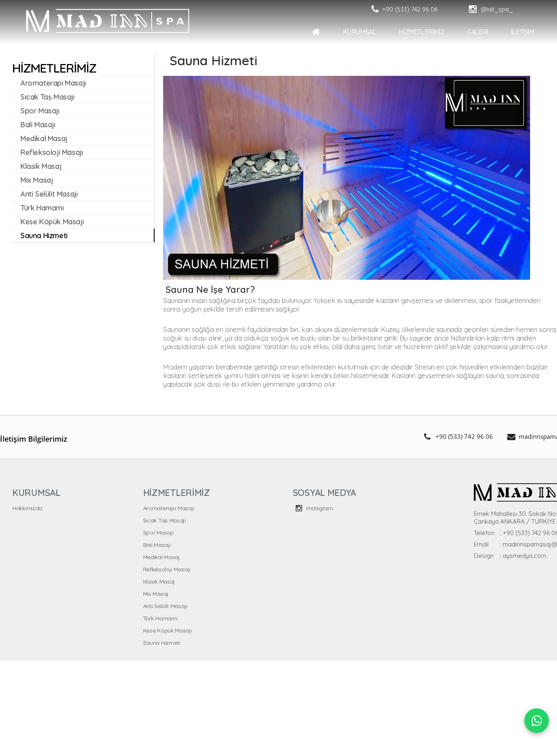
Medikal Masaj (161, 557)
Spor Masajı (158, 532)
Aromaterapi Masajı (169, 508)
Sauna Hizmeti (161, 642)
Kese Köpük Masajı (167, 630)
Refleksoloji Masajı (166, 569)
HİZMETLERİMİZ (487, 32)
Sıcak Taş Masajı (164, 520)
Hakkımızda (27, 508)
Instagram (319, 508)
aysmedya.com (524, 556)
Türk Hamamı (160, 618)
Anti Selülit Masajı (165, 606)
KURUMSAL (425, 32)
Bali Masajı (157, 545)
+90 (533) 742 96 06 (464, 436)
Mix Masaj (155, 593)
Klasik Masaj (159, 581)
